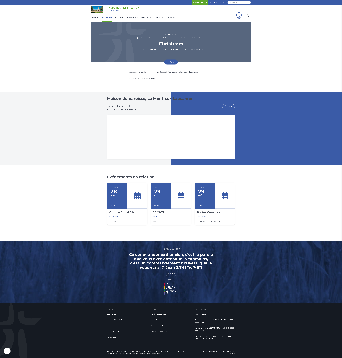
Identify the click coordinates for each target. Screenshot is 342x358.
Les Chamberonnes (114, 10)
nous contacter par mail (159, 331)
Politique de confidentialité (144, 351)
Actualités (107, 18)
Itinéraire (229, 106)
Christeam (202, 38)
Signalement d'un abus (162, 351)
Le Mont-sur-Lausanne (123, 8)
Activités (145, 18)
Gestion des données (153, 353)
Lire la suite (171, 274)
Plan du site (110, 351)
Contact (172, 18)
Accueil (95, 18)
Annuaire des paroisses (114, 353)
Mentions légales (121, 351)
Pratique (159, 18)
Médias (131, 351)
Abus (222, 2)
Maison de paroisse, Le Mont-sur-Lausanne (188, 49)
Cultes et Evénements (126, 18)
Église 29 (213, 2)
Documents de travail (178, 351)
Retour (172, 62)
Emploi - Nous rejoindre (130, 353)
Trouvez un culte (247, 16)
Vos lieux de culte (200, 2)
